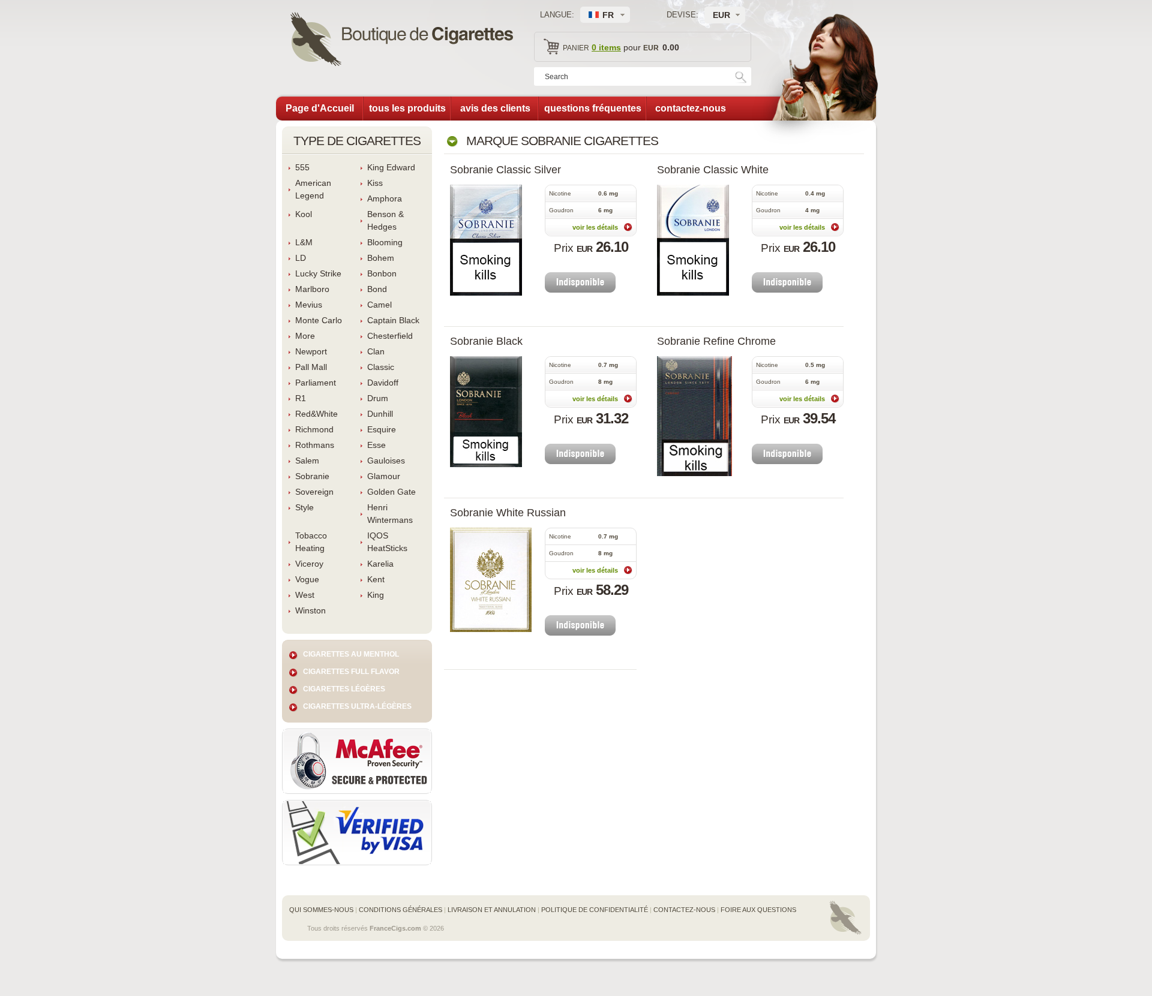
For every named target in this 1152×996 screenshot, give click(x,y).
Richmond (314, 429)
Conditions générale (400, 909)
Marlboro (312, 289)
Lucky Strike (318, 273)
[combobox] (724, 15)
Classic (380, 367)
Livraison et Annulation (492, 909)
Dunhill (380, 414)
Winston (310, 610)
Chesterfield (390, 336)
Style (304, 507)
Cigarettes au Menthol (351, 654)
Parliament (315, 382)
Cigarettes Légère (344, 689)
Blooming (385, 242)
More (305, 336)
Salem (307, 460)
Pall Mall (311, 367)
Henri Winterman (390, 513)
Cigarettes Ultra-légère (357, 706)
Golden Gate (391, 492)
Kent (376, 579)
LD (300, 258)
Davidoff (382, 382)
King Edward (391, 167)
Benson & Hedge (385, 220)
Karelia (380, 563)
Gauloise (386, 460)
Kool (303, 214)
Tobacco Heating (311, 542)
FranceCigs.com (395, 928)
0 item (606, 47)
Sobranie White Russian (508, 513)
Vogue (307, 579)
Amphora (384, 198)
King (375, 595)
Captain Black (393, 320)
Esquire (381, 429)
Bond (377, 289)
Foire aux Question (758, 909)
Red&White (316, 414)
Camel (379, 304)
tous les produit (407, 108)
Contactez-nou (684, 909)
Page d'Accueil (320, 108)
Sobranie (312, 476)
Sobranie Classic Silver (505, 170)
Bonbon (382, 273)
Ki (375, 183)
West (304, 595)
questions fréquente (592, 108)
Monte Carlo (318, 320)
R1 (300, 398)
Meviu (308, 304)
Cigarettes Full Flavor (351, 671)
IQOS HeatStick (387, 542)
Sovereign (314, 492)
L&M (304, 242)
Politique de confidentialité (594, 909)
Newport (311, 351)
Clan (376, 351)
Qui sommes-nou (321, 909)
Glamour (383, 476)
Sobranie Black (486, 341)
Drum (377, 398)
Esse (376, 445)
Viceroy (309, 563)
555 (302, 167)
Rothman (314, 445)
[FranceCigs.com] (401, 41)
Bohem (380, 258)
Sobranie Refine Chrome (716, 341)
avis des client (495, 108)
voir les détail (595, 227)
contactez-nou (690, 108)
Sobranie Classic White (713, 170)
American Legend (313, 189)
